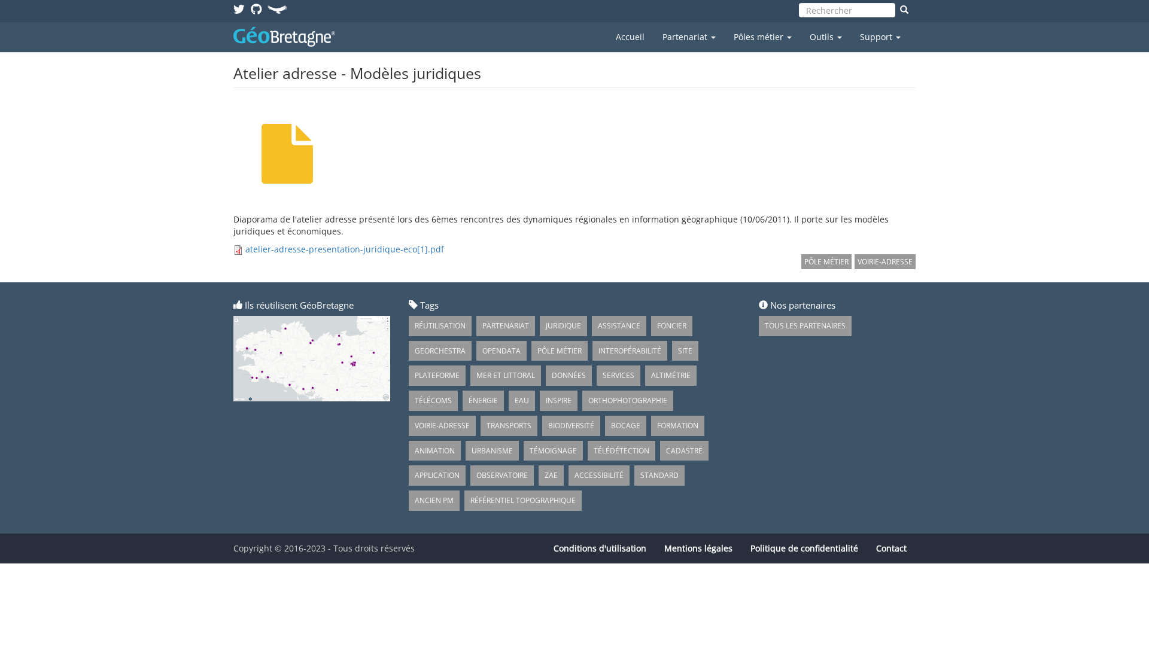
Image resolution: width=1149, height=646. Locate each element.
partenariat (505, 326)
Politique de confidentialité (804, 548)
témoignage (553, 451)
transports (509, 425)
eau (522, 400)
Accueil (630, 36)
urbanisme (492, 451)
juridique (563, 326)
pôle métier (826, 262)
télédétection (621, 451)
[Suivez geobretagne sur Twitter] (239, 8)
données (569, 375)
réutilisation (440, 326)
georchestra (440, 351)
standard (659, 475)
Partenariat (686, 36)
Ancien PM (434, 500)
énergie (483, 400)
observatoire (502, 475)
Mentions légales (698, 548)
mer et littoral (505, 375)
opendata (501, 351)
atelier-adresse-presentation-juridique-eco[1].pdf (344, 249)
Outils (823, 36)
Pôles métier (760, 36)
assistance (619, 326)
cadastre (684, 451)
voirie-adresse (885, 262)
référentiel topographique (523, 500)
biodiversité (571, 425)
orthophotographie (627, 400)
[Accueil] (288, 37)
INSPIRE (559, 400)
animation (435, 451)
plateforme (437, 375)
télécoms (433, 400)
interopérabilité (629, 351)
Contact (891, 548)
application (437, 475)
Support (877, 36)
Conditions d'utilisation (600, 548)
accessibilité (599, 475)
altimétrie (671, 375)
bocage (625, 425)
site (685, 351)
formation (677, 425)
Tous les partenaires (805, 326)
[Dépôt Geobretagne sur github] (256, 8)
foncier (671, 326)
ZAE (551, 475)
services (618, 375)
